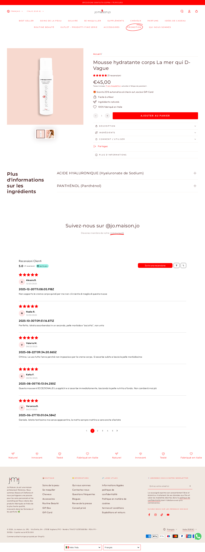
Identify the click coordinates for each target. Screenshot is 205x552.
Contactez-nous (80, 489)
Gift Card (47, 512)
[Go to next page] (118, 431)
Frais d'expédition (113, 86)
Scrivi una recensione (155, 265)
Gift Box (46, 507)
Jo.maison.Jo (19, 529)
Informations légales (113, 485)
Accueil (97, 54)
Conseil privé (79, 507)
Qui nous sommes (81, 485)
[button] (182, 11)
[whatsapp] (198, 539)
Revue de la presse (82, 503)
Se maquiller (48, 489)
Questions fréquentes (83, 494)
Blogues (76, 498)
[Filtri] (176, 265)
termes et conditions (113, 507)
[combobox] (83, 547)
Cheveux (47, 494)
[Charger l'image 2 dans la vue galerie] (50, 134)
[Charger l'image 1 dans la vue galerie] (40, 134)
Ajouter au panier (155, 115)
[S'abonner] (190, 486)
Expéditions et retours (113, 512)
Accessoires (48, 498)
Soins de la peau (50, 485)
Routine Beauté (50, 503)
